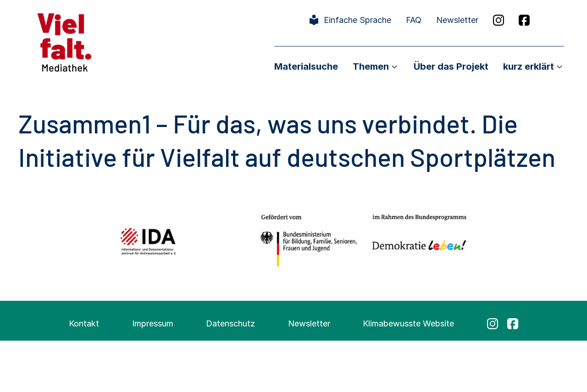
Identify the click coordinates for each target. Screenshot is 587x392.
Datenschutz (230, 323)
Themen (371, 66)
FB (524, 20)
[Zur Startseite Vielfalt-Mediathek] (64, 41)
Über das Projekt (451, 66)
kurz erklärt (528, 66)
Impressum (152, 323)
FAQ (413, 20)
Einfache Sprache (357, 20)
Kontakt (84, 323)
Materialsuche (306, 66)
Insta (498, 20)
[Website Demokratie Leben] (416, 241)
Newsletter (457, 20)
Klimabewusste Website (408, 323)
